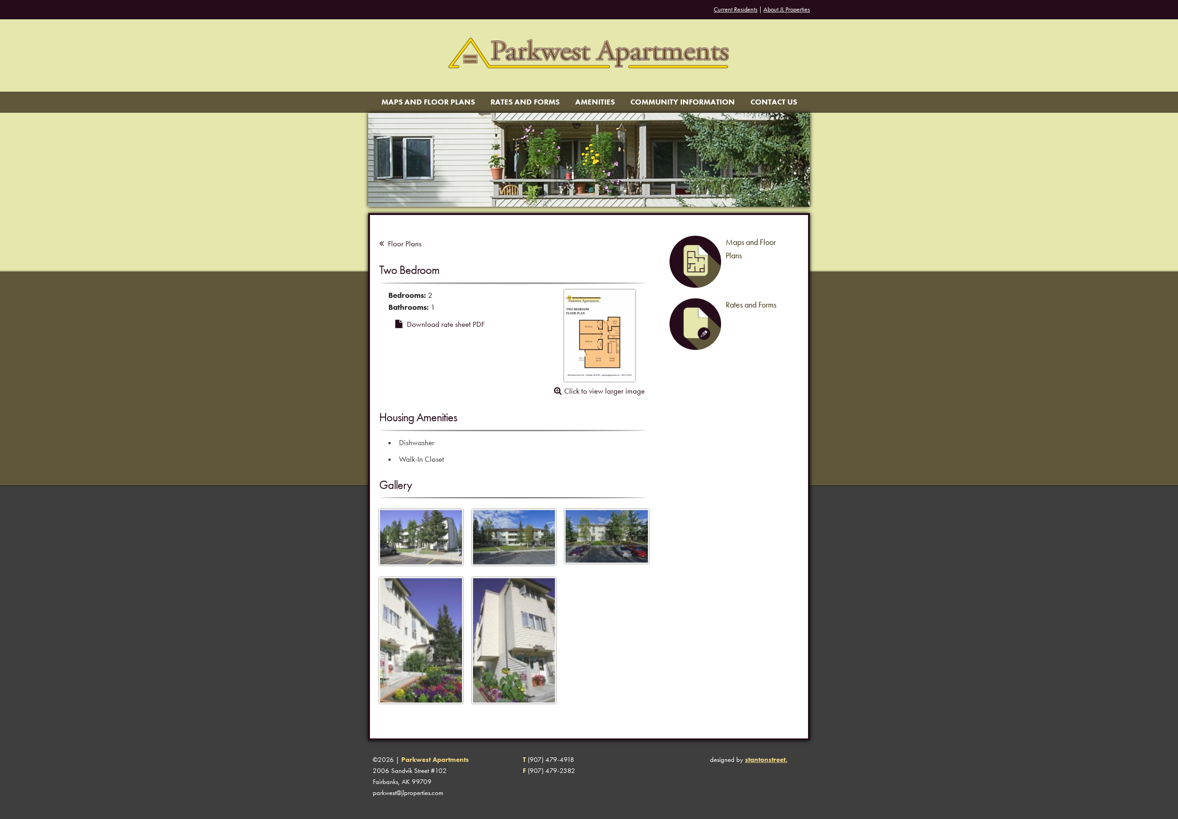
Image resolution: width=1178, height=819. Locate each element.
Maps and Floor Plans (428, 102)
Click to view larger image (604, 391)
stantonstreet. (766, 759)
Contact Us (774, 102)
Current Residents (735, 9)
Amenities (595, 102)
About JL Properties (786, 9)
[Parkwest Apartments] (589, 86)
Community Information (682, 102)
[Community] (421, 571)
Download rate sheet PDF (445, 324)
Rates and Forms (525, 102)
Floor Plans (404, 244)
